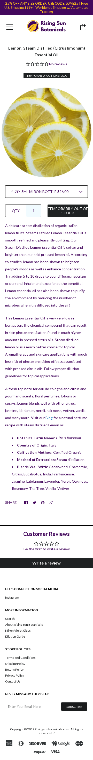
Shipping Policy (15, 663)
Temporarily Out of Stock (68, 210)
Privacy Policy (14, 675)
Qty (16, 210)
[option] (46, 132)
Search (10, 619)
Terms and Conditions (20, 658)
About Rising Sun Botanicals (24, 624)
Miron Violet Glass (18, 630)
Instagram (12, 597)
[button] (37, 64)
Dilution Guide (15, 636)
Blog (49, 418)
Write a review (46, 562)
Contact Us (12, 681)
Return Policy (14, 669)
